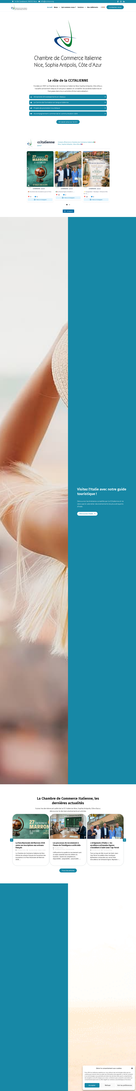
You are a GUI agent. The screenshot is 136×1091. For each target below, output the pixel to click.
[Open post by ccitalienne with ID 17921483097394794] (96, 169)
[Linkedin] (124, 1)
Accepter (92, 1085)
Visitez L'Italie (54, 850)
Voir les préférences (124, 1085)
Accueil (49, 7)
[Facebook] (118, 1)
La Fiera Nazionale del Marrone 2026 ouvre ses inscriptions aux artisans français (43, 845)
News (56, 7)
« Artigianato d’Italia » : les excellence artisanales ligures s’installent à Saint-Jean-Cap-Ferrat (117, 845)
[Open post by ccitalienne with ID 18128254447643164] (40, 169)
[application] (59, 7)
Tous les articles (46, 850)
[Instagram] (121, 1)
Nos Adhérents (92, 7)
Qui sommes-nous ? (68, 7)
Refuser (108, 1085)
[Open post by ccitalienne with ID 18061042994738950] (68, 169)
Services (81, 7)
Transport (15, 850)
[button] (132, 1068)
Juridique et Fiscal (73, 849)
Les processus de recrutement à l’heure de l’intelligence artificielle (79, 844)
